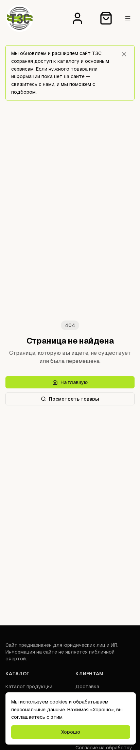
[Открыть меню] (128, 18)
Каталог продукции (28, 686)
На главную (74, 382)
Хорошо (70, 732)
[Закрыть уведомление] (124, 54)
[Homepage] (19, 18)
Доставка (87, 686)
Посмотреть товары (74, 399)
